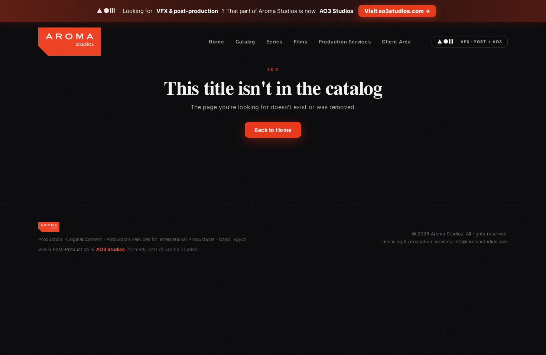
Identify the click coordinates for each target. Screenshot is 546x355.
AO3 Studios (110, 249)
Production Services (345, 42)
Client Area (396, 42)
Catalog (245, 42)
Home (216, 42)
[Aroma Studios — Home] (69, 41)
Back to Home (273, 130)
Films (301, 42)
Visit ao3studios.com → (397, 10)
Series (274, 42)
